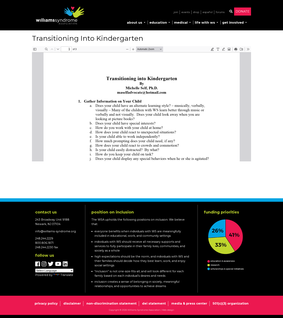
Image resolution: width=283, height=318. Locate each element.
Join (176, 12)
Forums (220, 12)
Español (208, 12)
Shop (196, 12)
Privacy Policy (46, 303)
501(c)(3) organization (231, 303)
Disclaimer (72, 303)
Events (185, 12)
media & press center (189, 303)
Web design (168, 310)
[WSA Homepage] (60, 16)
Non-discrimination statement (111, 303)
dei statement (154, 303)
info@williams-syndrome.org (55, 231)
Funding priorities (221, 212)
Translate (66, 275)
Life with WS (205, 22)
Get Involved (233, 22)
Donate (243, 11)
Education (158, 22)
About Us (134, 22)
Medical (181, 22)
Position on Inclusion (112, 212)
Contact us (46, 212)
